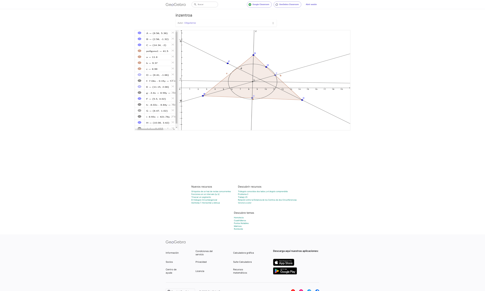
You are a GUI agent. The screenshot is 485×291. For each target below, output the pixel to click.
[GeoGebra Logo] (176, 4)
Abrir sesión (311, 4)
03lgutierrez (190, 23)
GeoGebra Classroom (289, 4)
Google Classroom (260, 4)
